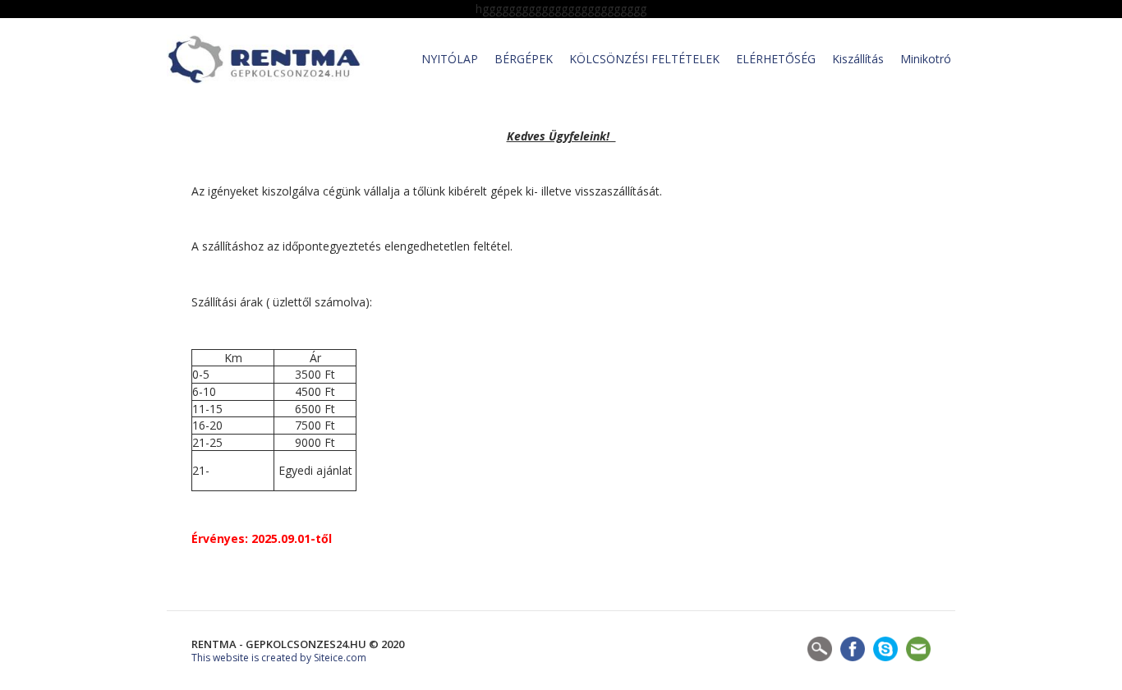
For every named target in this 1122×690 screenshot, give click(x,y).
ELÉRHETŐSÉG (776, 59)
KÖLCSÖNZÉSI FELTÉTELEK (644, 59)
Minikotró (925, 59)
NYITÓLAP (449, 59)
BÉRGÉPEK (523, 59)
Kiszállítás (858, 59)
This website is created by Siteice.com (278, 658)
